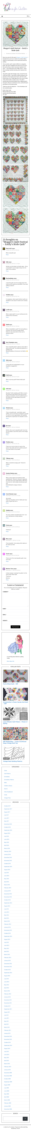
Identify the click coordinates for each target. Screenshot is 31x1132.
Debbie (8, 510)
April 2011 (6, 1024)
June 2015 (6, 875)
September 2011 (8, 1009)
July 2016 (6, 836)
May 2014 (6, 915)
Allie (7, 262)
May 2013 (6, 948)
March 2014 (7, 921)
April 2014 (6, 918)
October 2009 (7, 1078)
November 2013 (8, 930)
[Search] (25, 1119)
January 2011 (7, 1033)
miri (7, 388)
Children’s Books (8, 785)
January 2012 (7, 997)
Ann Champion (10, 342)
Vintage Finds (7, 798)
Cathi (7, 375)
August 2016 (7, 833)
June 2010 (6, 1054)
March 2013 (7, 954)
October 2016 (7, 827)
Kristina (8, 295)
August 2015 (7, 869)
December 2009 (8, 1072)
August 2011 (7, 1012)
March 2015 (7, 884)
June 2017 (6, 818)
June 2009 (6, 1091)
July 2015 (6, 872)
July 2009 (6, 1088)
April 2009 (6, 1097)
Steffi (7, 324)
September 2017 (8, 809)
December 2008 (8, 1109)
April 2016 (6, 845)
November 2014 (8, 897)
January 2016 (7, 854)
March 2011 (7, 1027)
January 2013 (7, 960)
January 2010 (7, 1069)
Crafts (5, 794)
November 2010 (8, 1039)
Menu (28, 16)
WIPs (5, 782)
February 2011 (7, 1030)
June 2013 (6, 945)
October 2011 (7, 1006)
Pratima (8, 442)
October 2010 (7, 1042)
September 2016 (8, 830)
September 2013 (8, 936)
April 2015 (6, 881)
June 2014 (6, 912)
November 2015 (8, 860)
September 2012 (8, 972)
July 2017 (6, 815)
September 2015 (8, 866)
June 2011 (6, 1018)
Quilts (5, 770)
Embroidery (7, 776)
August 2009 (7, 1085)
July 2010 (6, 1051)
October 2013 (7, 933)
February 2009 (7, 1103)
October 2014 (7, 900)
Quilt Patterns (7, 773)
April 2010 (6, 1060)
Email (5, 614)
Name (4, 608)
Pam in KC (9, 248)
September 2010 (8, 1045)
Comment (6, 591)
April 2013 (6, 951)
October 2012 (7, 969)
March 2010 (7, 1063)
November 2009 (8, 1075)
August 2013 (7, 939)
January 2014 (7, 927)
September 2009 (8, 1081)
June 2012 (6, 981)
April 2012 (6, 987)
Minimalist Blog (24, 1127)
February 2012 (7, 994)
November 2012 (8, 966)
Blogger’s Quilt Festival (22, 57)
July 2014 (6, 909)
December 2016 (8, 824)
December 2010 (8, 1036)
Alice (7, 360)
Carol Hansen (10, 494)
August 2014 (7, 906)
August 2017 (7, 812)
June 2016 (6, 839)
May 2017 (6, 821)
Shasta (8, 408)
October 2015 (7, 863)
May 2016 (6, 842)
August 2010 (7, 1048)
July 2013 (6, 942)
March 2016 (7, 848)
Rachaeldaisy (9, 278)
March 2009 (7, 1100)
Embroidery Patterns (9, 779)
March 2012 (7, 991)
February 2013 (7, 957)
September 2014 (8, 903)
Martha (23, 53)
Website (5, 620)
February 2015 (7, 887)
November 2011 (8, 1003)
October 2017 (7, 806)
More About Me (10, 661)
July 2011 (6, 1015)
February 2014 (7, 924)
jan (7, 425)
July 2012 (6, 978)
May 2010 (6, 1057)
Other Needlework (8, 791)
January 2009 (7, 1106)
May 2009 (6, 1094)
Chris (7, 525)
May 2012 (6, 984)
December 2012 (8, 963)
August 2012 (7, 975)
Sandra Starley (10, 473)
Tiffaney (8, 458)
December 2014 (8, 894)
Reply (7, 254)
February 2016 (7, 851)
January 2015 (7, 891)
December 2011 (8, 1000)
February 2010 (7, 1066)
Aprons (6, 788)
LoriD (7, 309)
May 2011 (6, 1021)
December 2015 (8, 857)
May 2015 (6, 878)
